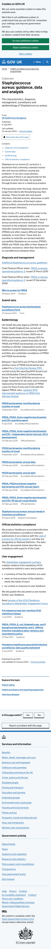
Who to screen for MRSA (14, 290)
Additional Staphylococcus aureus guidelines (24, 262)
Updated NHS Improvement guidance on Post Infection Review (21, 393)
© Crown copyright (25, 942)
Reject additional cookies (25, 47)
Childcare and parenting (14, 767)
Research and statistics (14, 859)
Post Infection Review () (28, 368)
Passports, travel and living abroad (19, 817)
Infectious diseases (10, 694)
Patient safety (8, 685)
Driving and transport (12, 787)
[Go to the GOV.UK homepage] (12, 62)
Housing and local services (15, 807)
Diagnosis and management (17, 148)
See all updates (25, 131)
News (5, 849)
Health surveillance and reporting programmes (23, 690)
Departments (8, 844)
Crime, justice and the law (15, 777)
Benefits (6, 752)
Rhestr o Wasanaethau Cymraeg (18, 902)
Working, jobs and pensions (15, 827)
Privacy (13, 891)
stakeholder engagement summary (23, 562)
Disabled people (10, 782)
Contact (32, 895)
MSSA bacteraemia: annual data (19, 472)
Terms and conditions (12, 898)
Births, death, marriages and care (19, 757)
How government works (14, 874)
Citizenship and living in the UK (17, 772)
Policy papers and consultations (18, 864)
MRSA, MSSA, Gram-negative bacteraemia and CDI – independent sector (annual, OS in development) (25, 434)
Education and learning (13, 792)
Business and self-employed (16, 762)
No (41, 715)
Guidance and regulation (14, 854)
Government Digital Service (15, 906)
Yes (29, 715)
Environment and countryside (16, 802)
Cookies (23, 891)
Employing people (11, 797)
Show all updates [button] (38, 662)
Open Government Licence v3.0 (18, 919)
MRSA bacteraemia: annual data (19, 462)
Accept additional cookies (25, 40)
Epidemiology (11, 155)
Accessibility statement (14, 895)
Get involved (8, 879)
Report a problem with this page (25, 725)
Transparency (9, 869)
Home (4, 69)
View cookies (25, 54)
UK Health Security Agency (14, 118)
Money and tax (9, 812)
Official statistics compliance (17, 159)
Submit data (10, 151)
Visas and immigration (13, 822)
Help (4, 891)
